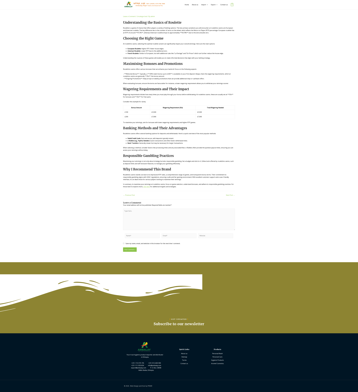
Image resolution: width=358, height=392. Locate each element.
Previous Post (129, 195)
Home (187, 5)
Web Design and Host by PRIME (141, 386)
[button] (207, 5)
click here (146, 187)
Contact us (224, 5)
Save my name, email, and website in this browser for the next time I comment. (153, 243)
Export (213, 5)
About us (195, 5)
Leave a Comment (129, 16)
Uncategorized (142, 16)
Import (203, 5)
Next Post (230, 195)
